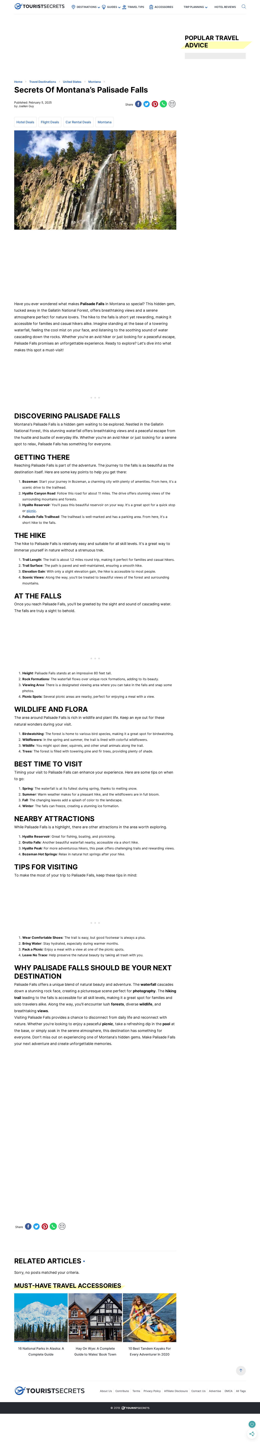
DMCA (229, 1391)
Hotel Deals (25, 122)
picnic (31, 511)
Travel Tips (136, 7)
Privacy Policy (152, 1391)
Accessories (164, 7)
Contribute (122, 1391)
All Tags (241, 1391)
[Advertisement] (44, 47)
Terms (136, 1391)
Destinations (86, 7)
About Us (106, 1391)
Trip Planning (194, 7)
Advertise (215, 1391)
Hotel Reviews (225, 7)
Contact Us (198, 1391)
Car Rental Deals (78, 122)
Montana (105, 122)
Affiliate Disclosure (176, 1391)
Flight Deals (50, 122)
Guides (112, 7)
